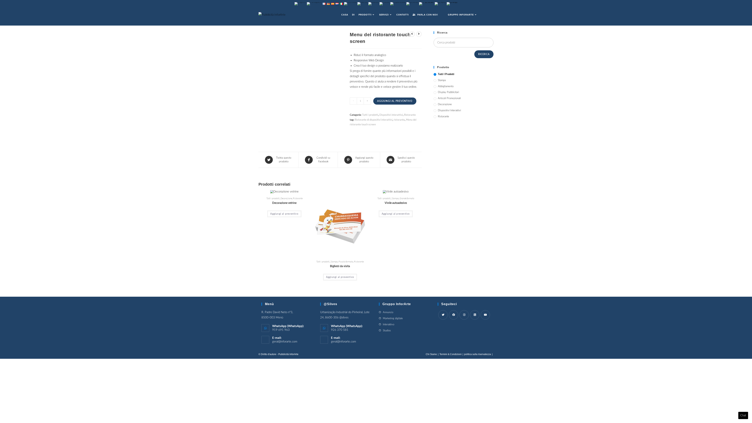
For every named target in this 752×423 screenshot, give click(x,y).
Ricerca (484, 54)
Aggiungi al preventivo (394, 101)
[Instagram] (464, 315)
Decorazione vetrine (284, 203)
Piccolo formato (345, 261)
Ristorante (410, 114)
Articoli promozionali (449, 98)
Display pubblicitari (448, 92)
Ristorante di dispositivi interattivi (373, 119)
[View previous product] (412, 34)
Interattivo (388, 324)
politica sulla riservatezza (477, 354)
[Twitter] (443, 315)
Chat (743, 415)
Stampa (334, 261)
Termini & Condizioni (450, 354)
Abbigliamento (446, 86)
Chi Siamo (431, 354)
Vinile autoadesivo (396, 203)
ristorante (399, 119)
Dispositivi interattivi (391, 114)
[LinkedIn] (474, 315)
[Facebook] (453, 315)
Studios (387, 330)
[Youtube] (485, 315)
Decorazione (286, 198)
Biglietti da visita (340, 266)
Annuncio (388, 312)
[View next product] (419, 34)
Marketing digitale (393, 318)
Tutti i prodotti (370, 114)
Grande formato (407, 198)
